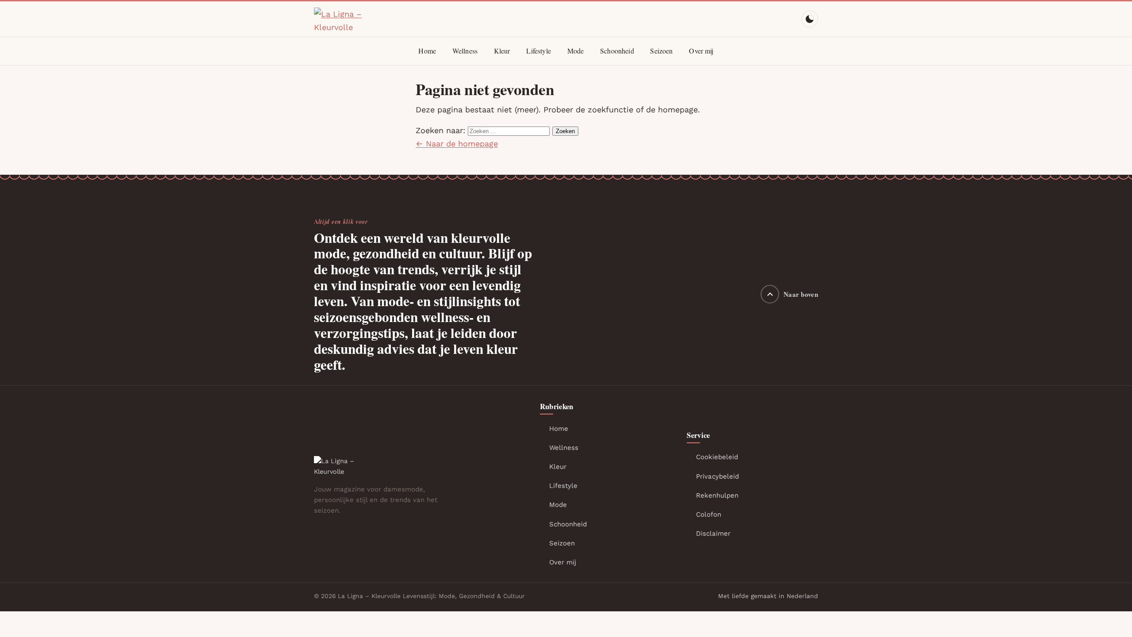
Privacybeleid (717, 476)
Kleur (502, 50)
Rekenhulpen (717, 495)
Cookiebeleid (717, 457)
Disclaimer (713, 533)
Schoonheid (617, 50)
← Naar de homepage (457, 143)
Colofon (708, 514)
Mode (575, 50)
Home (427, 50)
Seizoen (661, 50)
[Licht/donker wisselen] (809, 19)
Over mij (701, 50)
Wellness (465, 50)
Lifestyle (538, 50)
